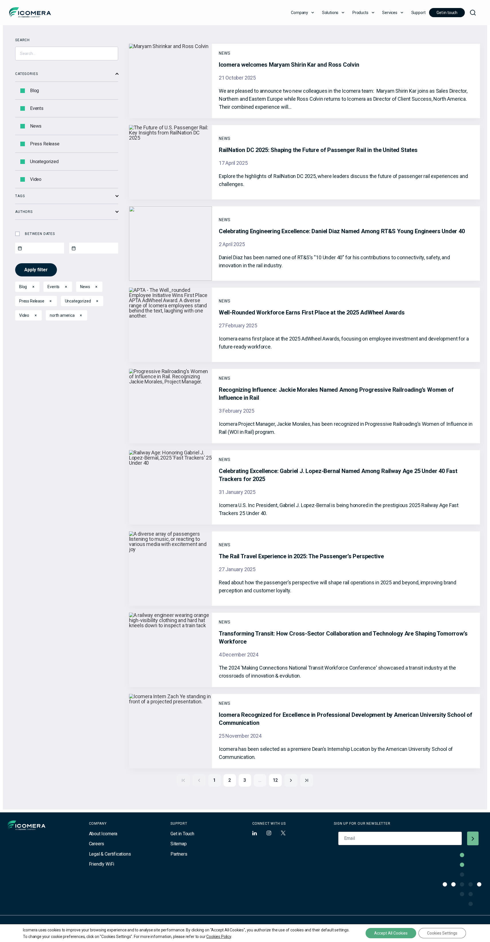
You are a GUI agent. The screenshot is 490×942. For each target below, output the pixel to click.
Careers (96, 843)
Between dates (40, 234)
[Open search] (473, 12)
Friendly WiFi (101, 864)
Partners (178, 854)
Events (36, 108)
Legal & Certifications (110, 854)
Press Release (44, 144)
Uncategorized (44, 161)
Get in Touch (182, 833)
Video (35, 179)
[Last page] (306, 780)
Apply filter (36, 269)
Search (22, 40)
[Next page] (290, 780)
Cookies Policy (218, 936)
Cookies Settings (442, 933)
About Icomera (103, 833)
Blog (34, 90)
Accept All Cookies (391, 933)
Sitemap (178, 843)
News (35, 126)
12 (275, 780)
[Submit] (473, 838)
